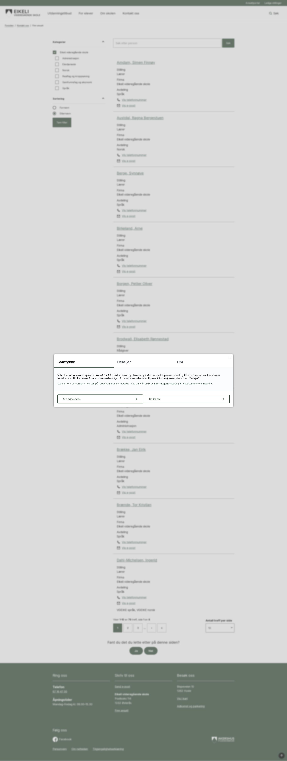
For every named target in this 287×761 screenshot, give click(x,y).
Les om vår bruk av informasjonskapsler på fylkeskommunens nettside (171, 383)
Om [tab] (180, 362)
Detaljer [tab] (124, 362)
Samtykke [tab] (66, 362)
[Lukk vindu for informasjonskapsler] (230, 357)
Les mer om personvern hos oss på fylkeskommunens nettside (93, 383)
